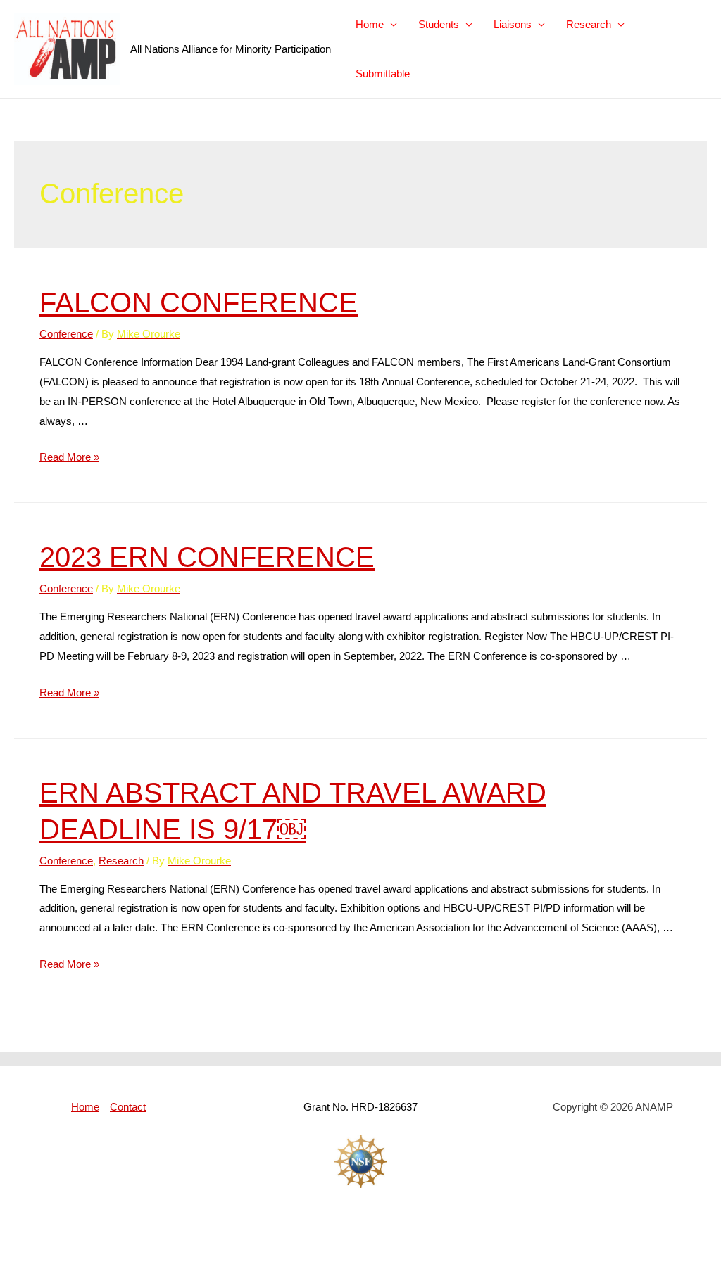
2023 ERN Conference (207, 557)
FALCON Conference (198, 302)
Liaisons (513, 24)
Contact (128, 1107)
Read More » (69, 457)
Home (370, 24)
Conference (66, 334)
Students (438, 24)
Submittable (383, 73)
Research (588, 24)
